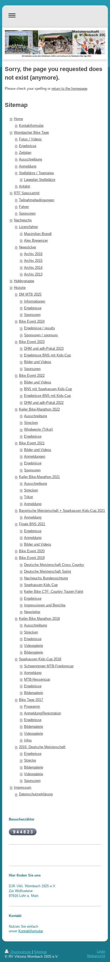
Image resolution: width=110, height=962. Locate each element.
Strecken (31, 423)
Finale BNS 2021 (32, 524)
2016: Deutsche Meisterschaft (42, 747)
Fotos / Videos (30, 139)
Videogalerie (33, 646)
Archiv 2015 (33, 261)
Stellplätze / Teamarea (36, 173)
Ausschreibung (30, 159)
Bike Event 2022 (32, 376)
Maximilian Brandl (38, 234)
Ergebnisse (27, 146)
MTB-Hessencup (37, 679)
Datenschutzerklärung (36, 794)
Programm (32, 707)
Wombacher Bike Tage (31, 133)
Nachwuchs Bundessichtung (46, 578)
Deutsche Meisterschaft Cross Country (54, 565)
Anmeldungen (34, 456)
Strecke (30, 760)
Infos (28, 740)
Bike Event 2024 (32, 321)
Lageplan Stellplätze (39, 180)
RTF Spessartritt (27, 193)
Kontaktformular (31, 126)
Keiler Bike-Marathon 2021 (39, 477)
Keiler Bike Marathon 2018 (39, 619)
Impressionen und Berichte (44, 605)
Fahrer (24, 207)
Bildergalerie (33, 652)
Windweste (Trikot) (38, 429)
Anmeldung (27, 166)
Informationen (34, 301)
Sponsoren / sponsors (41, 335)
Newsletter (32, 612)
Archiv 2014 (33, 268)
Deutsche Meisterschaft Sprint (47, 571)
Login (101, 951)
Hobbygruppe (24, 281)
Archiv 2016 (33, 254)
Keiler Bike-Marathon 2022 (39, 409)
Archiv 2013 (33, 274)
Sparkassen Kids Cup (41, 585)
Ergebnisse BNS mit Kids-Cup (47, 355)
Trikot (28, 497)
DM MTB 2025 (30, 294)
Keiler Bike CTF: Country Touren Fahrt (53, 592)
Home (18, 119)
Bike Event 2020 (32, 551)
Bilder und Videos (37, 362)
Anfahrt (24, 186)
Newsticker (27, 247)
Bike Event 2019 (32, 558)
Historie (20, 288)
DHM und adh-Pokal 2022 (44, 403)
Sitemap (40, 952)
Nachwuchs (23, 220)
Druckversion (21, 952)
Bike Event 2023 (32, 342)
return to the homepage (69, 89)
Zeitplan (25, 153)
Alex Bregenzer (36, 241)
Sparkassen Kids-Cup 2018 (40, 659)
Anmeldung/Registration (42, 713)
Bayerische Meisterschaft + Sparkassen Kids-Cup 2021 (62, 511)
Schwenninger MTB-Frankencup (48, 666)
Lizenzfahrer (28, 227)
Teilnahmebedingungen (36, 200)
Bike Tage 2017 (31, 700)
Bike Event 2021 (32, 443)
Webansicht (96, 956)
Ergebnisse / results (39, 328)
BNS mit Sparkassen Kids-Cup (48, 389)
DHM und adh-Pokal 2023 (44, 349)
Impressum (22, 787)
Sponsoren (27, 213)
